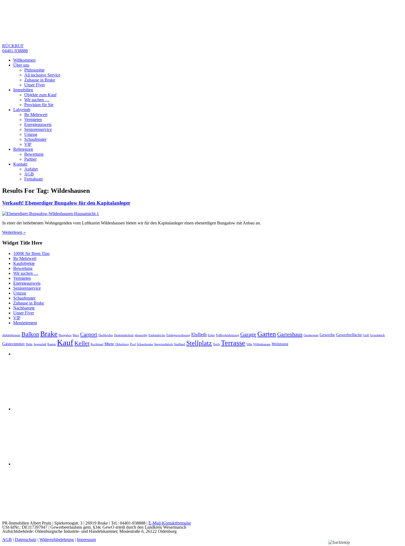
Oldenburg (122, 344)
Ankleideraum (11, 335)
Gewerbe (327, 335)
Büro (76, 335)
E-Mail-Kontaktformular (169, 523)
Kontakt (20, 164)
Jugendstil (40, 344)
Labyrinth (21, 109)
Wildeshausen (262, 344)
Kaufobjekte (24, 263)
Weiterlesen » (14, 232)
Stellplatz (199, 343)
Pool (133, 344)
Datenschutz (25, 539)
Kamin (51, 344)
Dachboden (105, 335)
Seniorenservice (38, 129)
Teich (216, 344)
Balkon (30, 334)
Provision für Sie (38, 104)
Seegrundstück (163, 344)
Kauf (65, 342)
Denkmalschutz (124, 335)
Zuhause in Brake (39, 80)
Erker (211, 335)
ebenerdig (141, 335)
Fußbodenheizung (227, 335)
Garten (266, 334)
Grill (366, 335)
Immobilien (23, 89)
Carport (88, 334)
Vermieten (33, 119)
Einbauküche (156, 335)
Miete (109, 344)
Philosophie (34, 70)
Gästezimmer (13, 344)
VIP (27, 144)
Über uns (21, 65)
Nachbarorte (24, 308)
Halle (29, 344)
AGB (29, 174)
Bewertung (34, 154)
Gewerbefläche (349, 335)
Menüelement (25, 322)
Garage (248, 334)
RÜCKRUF (15, 48)
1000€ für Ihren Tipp (31, 253)
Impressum (86, 539)
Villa (249, 344)
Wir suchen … (36, 99)
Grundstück (377, 335)
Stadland (179, 344)
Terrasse (233, 343)
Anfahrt (31, 169)
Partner (30, 159)
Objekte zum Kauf (40, 94)
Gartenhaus (290, 334)
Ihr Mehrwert (35, 114)
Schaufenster (35, 139)
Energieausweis (38, 124)
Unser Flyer (34, 85)
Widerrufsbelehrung (56, 539)
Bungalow (65, 335)
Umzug (30, 134)
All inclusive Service (42, 75)
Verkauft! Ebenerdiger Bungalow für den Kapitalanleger (66, 203)
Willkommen (24, 60)
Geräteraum (311, 335)
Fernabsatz (33, 179)
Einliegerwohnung (178, 335)
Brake (49, 334)
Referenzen (23, 149)
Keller (82, 343)
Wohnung (280, 344)
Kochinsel (97, 344)
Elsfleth (199, 334)
